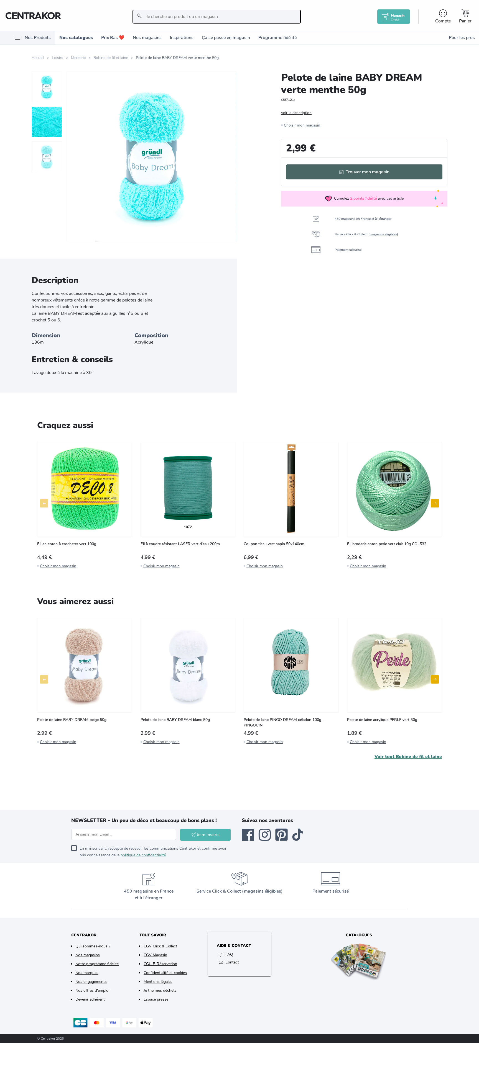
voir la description (296, 112)
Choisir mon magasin (302, 125)
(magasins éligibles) (262, 891)
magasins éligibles (383, 234)
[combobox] (217, 17)
